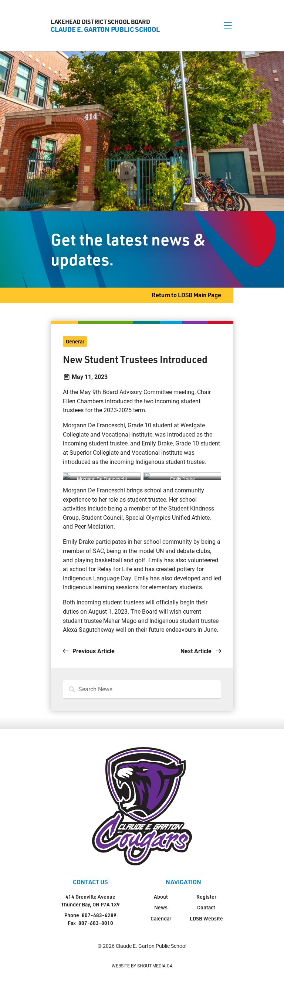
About (161, 896)
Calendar (161, 918)
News (161, 907)
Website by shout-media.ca (142, 966)
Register (206, 896)
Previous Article (93, 651)
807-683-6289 (99, 915)
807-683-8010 (95, 923)
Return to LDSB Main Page (186, 295)
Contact (206, 907)
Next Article (196, 651)
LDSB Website (206, 918)
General (75, 341)
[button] (227, 25)
